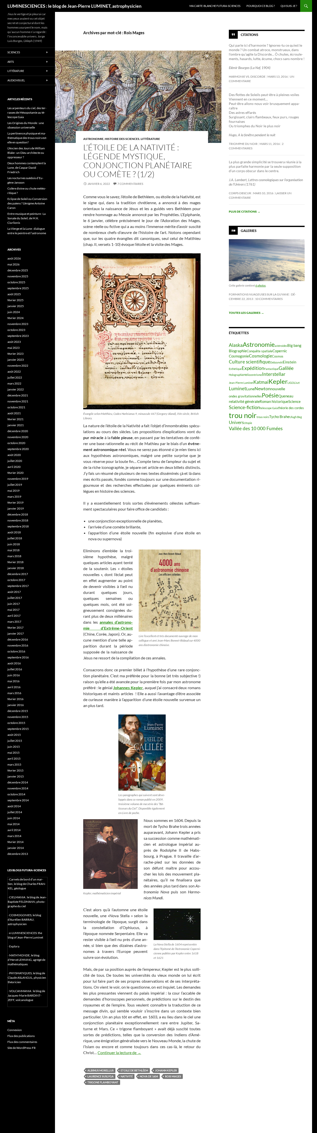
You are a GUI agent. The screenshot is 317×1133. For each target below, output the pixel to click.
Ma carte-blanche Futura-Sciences (214, 5)
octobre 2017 (16, 580)
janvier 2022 (15, 389)
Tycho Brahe (279, 416)
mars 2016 (14, 693)
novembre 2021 (17, 401)
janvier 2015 (15, 776)
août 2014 (14, 806)
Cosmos (277, 356)
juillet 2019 (14, 484)
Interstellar (274, 374)
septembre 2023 (18, 336)
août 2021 (14, 413)
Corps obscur (240, 193)
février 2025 (15, 300)
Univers (236, 422)
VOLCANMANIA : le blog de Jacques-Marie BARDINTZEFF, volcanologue (26, 995)
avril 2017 (14, 615)
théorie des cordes (291, 408)
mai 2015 (13, 752)
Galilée (286, 368)
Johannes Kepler (128, 687)
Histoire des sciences (122, 139)
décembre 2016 (17, 639)
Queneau (285, 396)
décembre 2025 (17, 270)
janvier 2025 (15, 306)
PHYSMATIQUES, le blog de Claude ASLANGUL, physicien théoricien (27, 977)
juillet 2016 (14, 669)
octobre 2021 (16, 407)
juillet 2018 (14, 538)
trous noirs (263, 417)
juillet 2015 (14, 741)
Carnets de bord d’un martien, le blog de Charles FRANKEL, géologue (27, 883)
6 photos (260, 285)
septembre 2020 (18, 449)
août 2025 (14, 294)
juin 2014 (13, 818)
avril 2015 (14, 758)
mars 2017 (14, 621)
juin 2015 (13, 746)
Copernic (279, 351)
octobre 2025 (16, 282)
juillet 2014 (14, 812)
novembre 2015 (17, 717)
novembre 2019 (17, 479)
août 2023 (14, 342)
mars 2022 (14, 383)
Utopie (248, 422)
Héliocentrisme (253, 374)
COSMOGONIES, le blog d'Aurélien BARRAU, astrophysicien (24, 919)
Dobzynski (276, 362)
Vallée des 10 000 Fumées (256, 428)
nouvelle (277, 388)
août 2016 (14, 663)
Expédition (253, 368)
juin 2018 (13, 544)
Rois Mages (173, 1076)
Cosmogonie (239, 356)
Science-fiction (244, 407)
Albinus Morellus (100, 1070)
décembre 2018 (17, 514)
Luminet (237, 388)
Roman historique (274, 401)
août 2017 (14, 592)
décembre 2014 (17, 782)
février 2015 (15, 770)
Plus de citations (244, 211)
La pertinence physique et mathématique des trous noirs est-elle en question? (27, 137)
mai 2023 (13, 348)
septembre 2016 (18, 657)
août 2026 (14, 258)
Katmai (260, 382)
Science (294, 401)
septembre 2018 (18, 526)
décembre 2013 (17, 854)
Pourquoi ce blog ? (260, 5)
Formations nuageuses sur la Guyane (259, 294)
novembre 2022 (17, 365)
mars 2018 (14, 556)
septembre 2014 (18, 800)
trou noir (243, 415)
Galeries (249, 230)
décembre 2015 (17, 711)
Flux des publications (21, 1036)
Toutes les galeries (246, 313)
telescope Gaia (269, 408)
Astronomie (93, 139)
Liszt (297, 382)
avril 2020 (14, 467)
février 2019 (15, 502)
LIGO (291, 382)
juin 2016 (13, 675)
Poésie (270, 395)
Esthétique (235, 368)
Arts (10, 61)
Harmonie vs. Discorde (247, 76)
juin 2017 (13, 604)
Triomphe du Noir (243, 144)
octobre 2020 (16, 443)
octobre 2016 (16, 651)
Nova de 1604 (149, 1076)
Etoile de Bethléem (134, 1070)
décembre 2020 (17, 431)
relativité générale (244, 401)
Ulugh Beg (296, 417)
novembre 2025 (17, 276)
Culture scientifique (249, 361)
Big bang (294, 345)
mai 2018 (13, 550)
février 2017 (15, 627)
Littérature (150, 139)
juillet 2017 (14, 598)
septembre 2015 (18, 729)
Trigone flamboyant (102, 1082)
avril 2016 (14, 687)
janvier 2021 (15, 425)
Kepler (278, 381)
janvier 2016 (15, 705)
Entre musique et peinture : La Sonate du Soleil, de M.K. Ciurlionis (26, 218)
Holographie (236, 374)
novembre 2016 (17, 645)
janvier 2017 (15, 633)
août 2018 (14, 532)
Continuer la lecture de (119, 1052)
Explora (14, 946)
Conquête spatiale (259, 351)
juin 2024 (13, 312)
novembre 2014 (17, 788)
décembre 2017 (17, 574)
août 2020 (14, 455)
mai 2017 (13, 610)
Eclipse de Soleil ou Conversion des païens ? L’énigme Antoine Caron (27, 203)
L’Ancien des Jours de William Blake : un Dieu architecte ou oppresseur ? (26, 152)
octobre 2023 (16, 330)
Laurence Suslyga (100, 1076)
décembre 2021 (17, 395)
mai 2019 (13, 490)
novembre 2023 (17, 324)
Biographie (238, 351)
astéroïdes (281, 345)
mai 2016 (13, 681)
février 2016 (15, 699)
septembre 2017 (18, 586)
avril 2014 (14, 830)
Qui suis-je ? (289, 5)
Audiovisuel (16, 80)
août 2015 (14, 735)
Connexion (14, 1030)
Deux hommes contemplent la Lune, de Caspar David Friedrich (26, 167)
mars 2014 (14, 836)
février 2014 (15, 842)
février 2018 (15, 562)
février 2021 (15, 419)
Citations (249, 34)
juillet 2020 (14, 461)
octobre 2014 (16, 794)
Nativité (127, 1076)
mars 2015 (14, 764)
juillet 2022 (14, 377)
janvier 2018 (15, 568)
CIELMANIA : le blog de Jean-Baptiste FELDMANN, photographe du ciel (27, 901)
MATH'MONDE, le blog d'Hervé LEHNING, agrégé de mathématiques (26, 959)
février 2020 (15, 473)
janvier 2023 (15, 359)
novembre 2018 (17, 520)
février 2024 (15, 318)
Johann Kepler (166, 1070)
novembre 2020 (17, 437)
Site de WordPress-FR (21, 1048)
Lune (250, 388)
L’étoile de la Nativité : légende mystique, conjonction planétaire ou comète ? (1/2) (137, 160)
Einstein (289, 362)
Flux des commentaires (22, 1042)
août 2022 (14, 371)
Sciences (13, 52)
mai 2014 (13, 824)
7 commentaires (130, 184)
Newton (262, 388)
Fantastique (271, 368)
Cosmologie (260, 355)
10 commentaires (269, 299)
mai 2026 (13, 264)
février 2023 (15, 354)
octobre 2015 (16, 723)
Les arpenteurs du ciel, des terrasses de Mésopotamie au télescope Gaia (26, 112)
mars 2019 (14, 496)
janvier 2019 (15, 508)
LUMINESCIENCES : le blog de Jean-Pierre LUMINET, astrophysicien (74, 6)
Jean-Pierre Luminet (241, 382)
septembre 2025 (18, 288)
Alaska (236, 345)
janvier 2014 (15, 848)
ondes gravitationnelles (245, 396)
